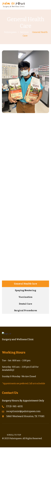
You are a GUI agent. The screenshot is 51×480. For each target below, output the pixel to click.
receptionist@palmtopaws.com (23, 411)
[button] (47, 5)
